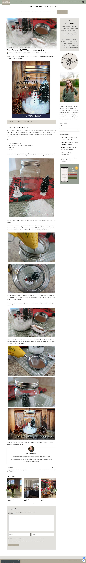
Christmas (43, 52)
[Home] (7, 47)
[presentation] (14, 488)
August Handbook (26, 11)
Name (11, 534)
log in (72, 34)
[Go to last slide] (7, 490)
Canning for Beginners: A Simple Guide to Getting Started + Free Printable (69, 159)
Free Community (62, 11)
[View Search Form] (68, 12)
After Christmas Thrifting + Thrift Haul (46, 469)
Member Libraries (35, 11)
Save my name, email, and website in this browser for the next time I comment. (27, 538)
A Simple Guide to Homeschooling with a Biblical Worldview (17, 470)
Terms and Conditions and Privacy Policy (34, 541)
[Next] (55, 490)
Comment (11, 513)
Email (34, 534)
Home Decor (47, 52)
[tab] (31, 503)
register (74, 32)
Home (20, 11)
